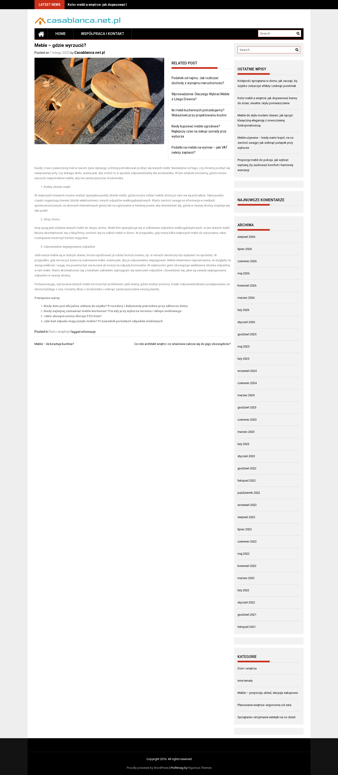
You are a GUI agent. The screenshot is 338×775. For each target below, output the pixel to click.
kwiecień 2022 (247, 566)
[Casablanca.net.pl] (41, 33)
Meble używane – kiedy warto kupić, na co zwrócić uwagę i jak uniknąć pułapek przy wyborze (266, 142)
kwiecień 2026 (247, 285)
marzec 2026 (246, 297)
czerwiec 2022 (247, 541)
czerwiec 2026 (247, 261)
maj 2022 (243, 553)
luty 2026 (243, 310)
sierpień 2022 (246, 517)
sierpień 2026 (246, 236)
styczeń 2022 (246, 602)
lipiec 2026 (245, 249)
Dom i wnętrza (59, 331)
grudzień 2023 (247, 407)
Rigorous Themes (200, 767)
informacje (88, 331)
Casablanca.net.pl (89, 52)
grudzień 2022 (247, 468)
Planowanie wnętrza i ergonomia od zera (264, 705)
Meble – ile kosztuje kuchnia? (54, 344)
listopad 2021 (247, 627)
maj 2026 (243, 273)
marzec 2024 (246, 395)
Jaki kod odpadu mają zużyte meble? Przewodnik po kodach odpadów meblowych (103, 321)
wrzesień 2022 (247, 505)
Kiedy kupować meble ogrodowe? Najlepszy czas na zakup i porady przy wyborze (199, 131)
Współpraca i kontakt (102, 34)
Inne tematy (245, 680)
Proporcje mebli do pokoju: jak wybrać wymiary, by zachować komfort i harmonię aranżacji (265, 165)
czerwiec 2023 (247, 419)
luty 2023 (243, 444)
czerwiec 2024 (247, 383)
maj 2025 (243, 346)
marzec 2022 (246, 578)
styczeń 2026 (246, 322)
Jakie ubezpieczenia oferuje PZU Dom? (73, 316)
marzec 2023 (246, 431)
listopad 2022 (247, 480)
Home (60, 34)
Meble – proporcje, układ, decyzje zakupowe (268, 693)
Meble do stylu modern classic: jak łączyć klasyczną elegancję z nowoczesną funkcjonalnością (265, 120)
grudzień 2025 (247, 334)
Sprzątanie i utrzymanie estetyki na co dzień (266, 717)
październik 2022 (249, 492)
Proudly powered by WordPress (148, 767)
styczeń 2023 (246, 456)
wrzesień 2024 (247, 371)
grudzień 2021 (247, 614)
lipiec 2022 (245, 529)
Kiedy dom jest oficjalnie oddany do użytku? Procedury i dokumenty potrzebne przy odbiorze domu (116, 306)
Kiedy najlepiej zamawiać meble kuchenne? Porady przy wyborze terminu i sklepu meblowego (112, 311)
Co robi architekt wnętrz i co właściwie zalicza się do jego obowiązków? (182, 344)
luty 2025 (243, 358)
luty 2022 (243, 590)
